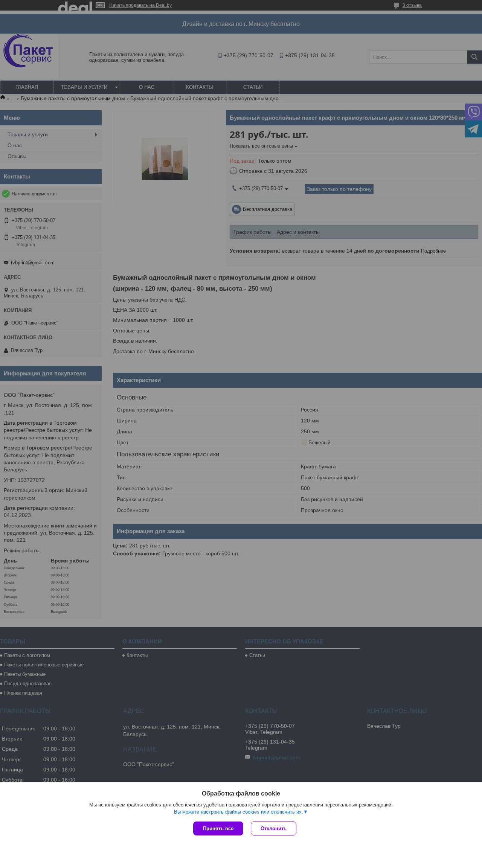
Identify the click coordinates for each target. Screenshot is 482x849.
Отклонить (274, 828)
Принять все (218, 828)
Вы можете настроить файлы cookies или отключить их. (238, 812)
